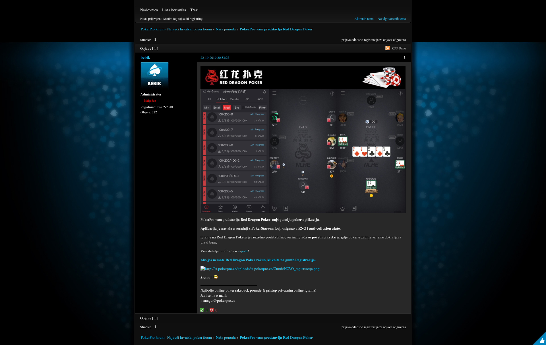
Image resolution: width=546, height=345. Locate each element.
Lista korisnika (174, 10)
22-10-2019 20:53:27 (214, 57)
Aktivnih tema (363, 18)
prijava (346, 39)
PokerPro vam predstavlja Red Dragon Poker (276, 29)
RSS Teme (399, 48)
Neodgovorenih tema (392, 18)
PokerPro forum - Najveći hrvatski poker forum (176, 29)
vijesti (243, 250)
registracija (371, 39)
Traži (194, 10)
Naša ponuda (226, 29)
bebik (145, 57)
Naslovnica (149, 10)
